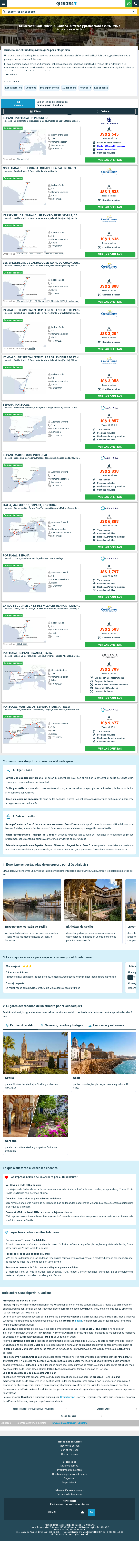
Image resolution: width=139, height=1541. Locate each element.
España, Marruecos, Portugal (25, 455)
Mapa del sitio (69, 1482)
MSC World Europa (70, 1445)
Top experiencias (49, 87)
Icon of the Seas (69, 1449)
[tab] (20, 1025)
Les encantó (101, 87)
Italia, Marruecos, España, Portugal (30, 505)
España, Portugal (16, 404)
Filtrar (37, 111)
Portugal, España (16, 555)
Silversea (59, 845)
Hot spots (85, 87)
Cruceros (6, 1423)
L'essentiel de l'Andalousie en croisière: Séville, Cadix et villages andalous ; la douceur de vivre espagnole (42, 215)
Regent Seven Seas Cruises (82, 845)
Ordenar (105, 111)
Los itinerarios (13, 87)
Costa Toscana (69, 1454)
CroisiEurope (71, 824)
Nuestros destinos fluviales (31, 1423)
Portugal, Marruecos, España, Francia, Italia (36, 706)
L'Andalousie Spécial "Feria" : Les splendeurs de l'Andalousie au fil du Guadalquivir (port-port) (42, 357)
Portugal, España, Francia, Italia (27, 653)
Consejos (30, 87)
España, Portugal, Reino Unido (25, 118)
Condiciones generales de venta (69, 1474)
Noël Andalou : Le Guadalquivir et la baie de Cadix (39, 168)
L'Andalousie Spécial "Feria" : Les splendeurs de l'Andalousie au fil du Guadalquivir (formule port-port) (42, 310)
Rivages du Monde (43, 834)
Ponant (49, 845)
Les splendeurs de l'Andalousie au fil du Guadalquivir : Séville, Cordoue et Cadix (42, 263)
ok (91, 1512)
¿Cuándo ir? (69, 87)
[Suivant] (130, 911)
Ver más (10, 74)
